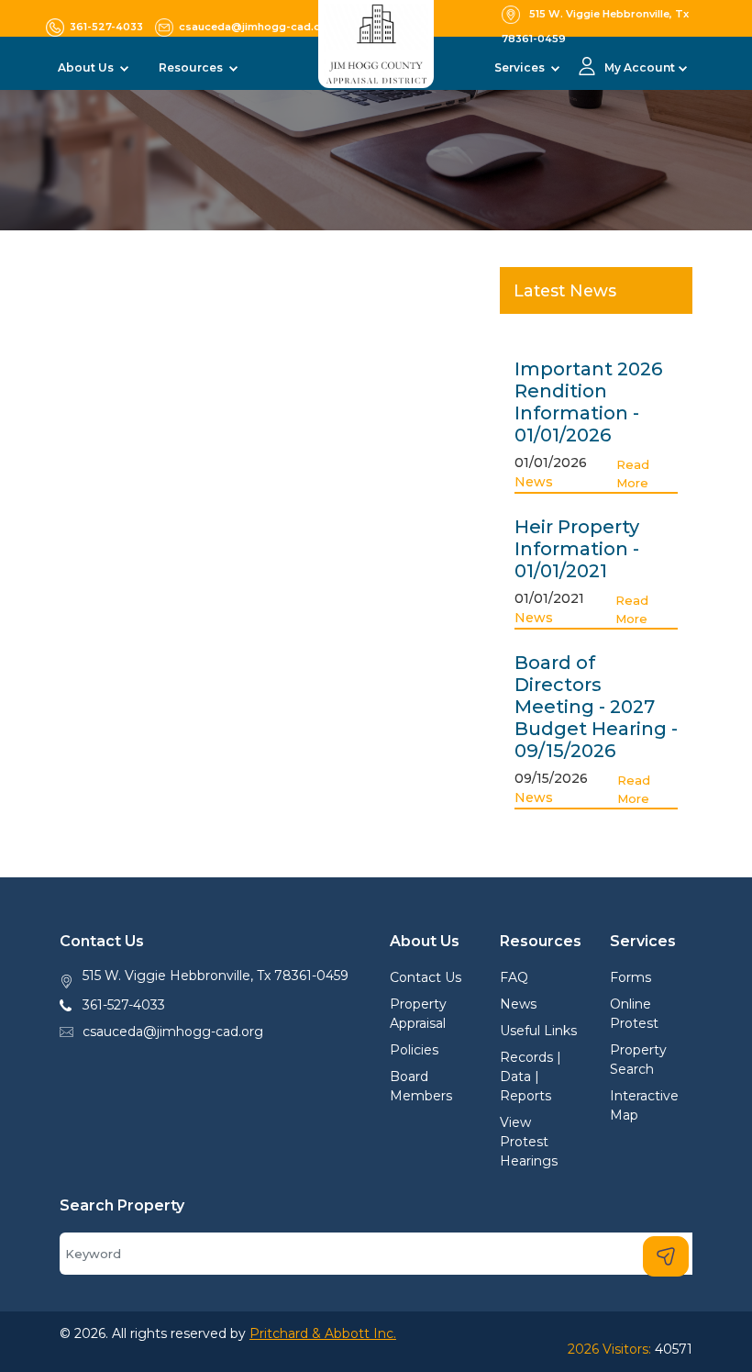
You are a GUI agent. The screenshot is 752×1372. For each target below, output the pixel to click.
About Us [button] (87, 67)
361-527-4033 (124, 1005)
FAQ (514, 977)
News (533, 482)
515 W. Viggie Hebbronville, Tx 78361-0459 (215, 975)
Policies (414, 1050)
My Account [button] (639, 67)
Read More (632, 473)
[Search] (666, 1256)
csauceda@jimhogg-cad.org (173, 1031)
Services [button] (520, 67)
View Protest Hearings (529, 1141)
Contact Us (425, 977)
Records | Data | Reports (530, 1076)
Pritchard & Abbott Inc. (322, 1333)
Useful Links (538, 1030)
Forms (630, 977)
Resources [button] (192, 67)
